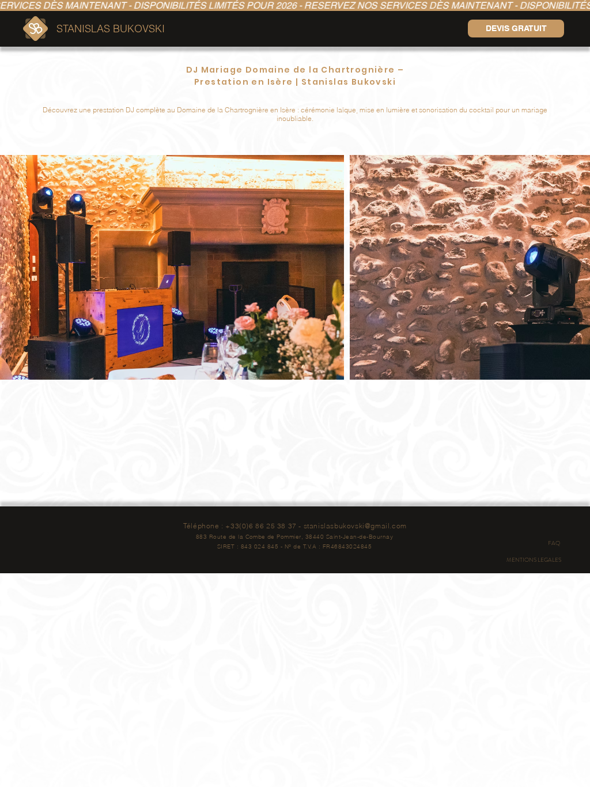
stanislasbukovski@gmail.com (355, 525)
